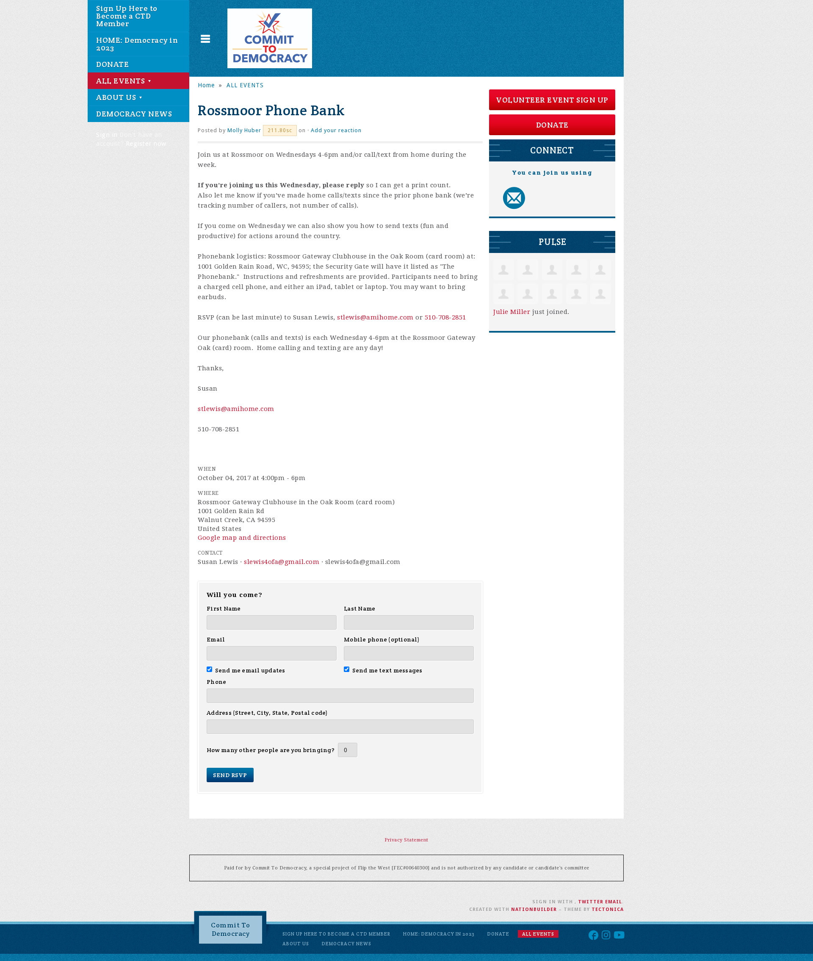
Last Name (359, 608)
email (613, 902)
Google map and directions (242, 538)
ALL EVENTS (121, 81)
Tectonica (608, 909)
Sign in (107, 135)
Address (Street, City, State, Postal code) (267, 713)
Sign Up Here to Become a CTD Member (127, 15)
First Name (224, 608)
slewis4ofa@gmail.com (281, 562)
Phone (216, 682)
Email (216, 639)
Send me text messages (387, 670)
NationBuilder (534, 909)
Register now (146, 143)
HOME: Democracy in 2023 (137, 44)
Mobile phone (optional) (382, 639)
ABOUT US (117, 97)
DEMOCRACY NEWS (134, 114)
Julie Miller (511, 312)
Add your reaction (336, 130)
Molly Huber (244, 130)
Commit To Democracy (230, 929)
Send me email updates (250, 670)
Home (206, 85)
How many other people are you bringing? (271, 750)
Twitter (590, 902)
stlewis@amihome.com (375, 317)
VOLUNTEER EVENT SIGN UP (552, 100)
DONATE (112, 64)
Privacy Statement (406, 840)
